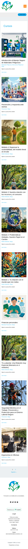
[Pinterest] (15, 502)
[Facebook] (10, 502)
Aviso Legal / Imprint (14, 522)
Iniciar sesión (22, 14)
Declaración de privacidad (14, 518)
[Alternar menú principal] (25, 6)
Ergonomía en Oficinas (10, 455)
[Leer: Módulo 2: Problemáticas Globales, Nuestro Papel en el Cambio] (14, 219)
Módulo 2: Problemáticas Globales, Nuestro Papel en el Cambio (13, 237)
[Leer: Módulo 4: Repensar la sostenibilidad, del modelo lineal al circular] (14, 132)
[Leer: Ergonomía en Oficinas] (14, 439)
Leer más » (4, 72)
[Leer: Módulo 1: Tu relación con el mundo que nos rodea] (14, 264)
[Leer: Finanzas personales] (14, 307)
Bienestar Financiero (6, 324)
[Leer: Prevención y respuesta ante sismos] (14, 89)
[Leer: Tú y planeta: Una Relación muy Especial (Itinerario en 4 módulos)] (14, 347)
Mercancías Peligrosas (17, 64)
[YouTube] (17, 502)
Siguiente (14, 472)
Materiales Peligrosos (7, 64)
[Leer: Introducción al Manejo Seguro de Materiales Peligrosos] (14, 45)
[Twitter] (13, 502)
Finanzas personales (10, 323)
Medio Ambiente (5, 153)
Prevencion (4, 109)
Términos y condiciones (14, 520)
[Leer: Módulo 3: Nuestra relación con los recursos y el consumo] (14, 177)
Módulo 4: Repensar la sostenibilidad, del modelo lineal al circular (14, 149)
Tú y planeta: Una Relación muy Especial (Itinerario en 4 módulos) (14, 365)
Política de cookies (14, 517)
